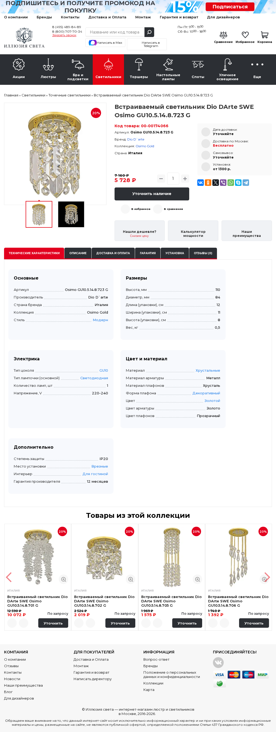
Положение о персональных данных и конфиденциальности (171, 674)
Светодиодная (94, 378)
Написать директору (93, 679)
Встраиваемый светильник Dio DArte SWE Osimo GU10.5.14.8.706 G (238, 601)
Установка (174, 253)
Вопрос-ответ (156, 659)
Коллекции (153, 683)
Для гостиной (95, 474)
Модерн (100, 320)
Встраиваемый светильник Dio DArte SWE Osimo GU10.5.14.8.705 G (171, 601)
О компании (16, 17)
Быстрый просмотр (63, 579)
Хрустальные (208, 370)
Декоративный (206, 393)
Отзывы (11, 666)
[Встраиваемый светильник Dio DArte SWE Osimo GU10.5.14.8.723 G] (55, 154)
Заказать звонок (64, 35)
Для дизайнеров (223, 17)
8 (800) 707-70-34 (67, 31)
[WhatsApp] (230, 182)
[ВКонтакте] (200, 182)
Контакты (70, 17)
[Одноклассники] (208, 182)
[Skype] (238, 182)
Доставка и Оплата (107, 17)
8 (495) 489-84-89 (66, 27)
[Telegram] (246, 182)
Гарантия (148, 253)
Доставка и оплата (113, 253)
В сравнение (173, 208)
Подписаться (230, 7)
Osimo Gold (145, 146)
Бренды (44, 17)
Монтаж (143, 17)
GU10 (103, 370)
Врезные (99, 466)
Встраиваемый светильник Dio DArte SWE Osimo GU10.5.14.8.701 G (37, 601)
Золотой (212, 400)
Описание (78, 253)
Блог (8, 692)
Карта (148, 689)
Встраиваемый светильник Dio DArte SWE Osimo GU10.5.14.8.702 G (104, 601)
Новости (12, 679)
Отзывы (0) (203, 253)
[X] (215, 182)
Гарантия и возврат (179, 17)
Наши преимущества (23, 685)
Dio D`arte (135, 139)
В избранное (140, 208)
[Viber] (223, 182)
